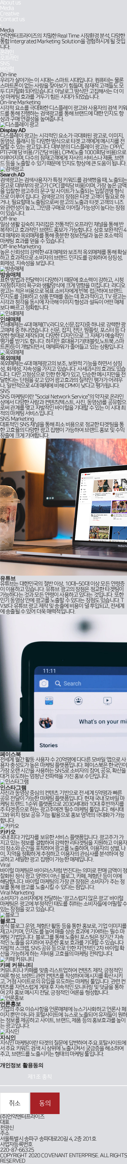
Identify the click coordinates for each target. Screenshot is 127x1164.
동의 (45, 1103)
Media (7, 8)
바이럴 (7, 69)
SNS (4, 64)
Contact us (12, 19)
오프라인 (9, 58)
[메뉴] (0, 25)
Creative (9, 14)
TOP (4, 1060)
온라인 (7, 52)
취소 (15, 1103)
